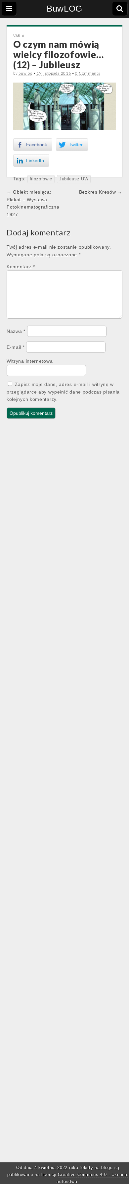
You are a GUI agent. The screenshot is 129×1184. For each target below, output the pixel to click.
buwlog (25, 73)
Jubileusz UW (73, 179)
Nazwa (16, 331)
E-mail (16, 347)
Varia (18, 35)
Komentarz (21, 266)
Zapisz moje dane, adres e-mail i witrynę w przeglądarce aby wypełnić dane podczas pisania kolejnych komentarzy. (63, 392)
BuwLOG (64, 9)
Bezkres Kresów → (100, 192)
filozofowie (41, 179)
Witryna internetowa (30, 361)
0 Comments (87, 73)
